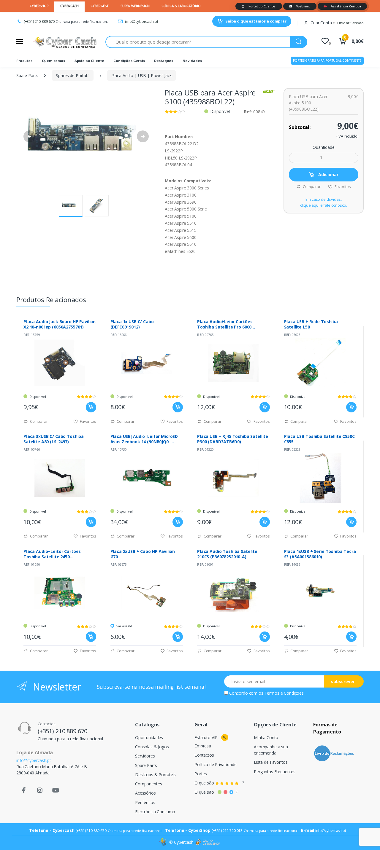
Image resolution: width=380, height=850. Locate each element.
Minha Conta (266, 737)
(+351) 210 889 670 (39, 21)
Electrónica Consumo (155, 811)
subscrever (343, 681)
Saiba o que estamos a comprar (255, 21)
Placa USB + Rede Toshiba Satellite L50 (311, 324)
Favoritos (342, 186)
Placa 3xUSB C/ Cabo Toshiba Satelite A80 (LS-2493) (53, 439)
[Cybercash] (163, 842)
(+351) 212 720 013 (227, 830)
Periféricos (145, 802)
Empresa (202, 746)
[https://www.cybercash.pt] (64, 42)
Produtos (24, 60)
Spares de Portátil (72, 75)
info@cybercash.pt (141, 21)
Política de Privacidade (215, 764)
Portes (200, 773)
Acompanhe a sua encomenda (271, 750)
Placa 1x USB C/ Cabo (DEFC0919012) (132, 324)
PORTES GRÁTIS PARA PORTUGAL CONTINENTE (327, 60)
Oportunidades (149, 737)
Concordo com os (266, 693)
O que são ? (219, 783)
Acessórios (145, 793)
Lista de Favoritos (270, 762)
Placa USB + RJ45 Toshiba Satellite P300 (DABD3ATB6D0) (232, 439)
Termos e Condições (284, 693)
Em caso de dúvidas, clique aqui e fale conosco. (323, 202)
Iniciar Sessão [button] (351, 22)
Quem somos (53, 60)
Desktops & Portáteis (155, 774)
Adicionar (327, 174)
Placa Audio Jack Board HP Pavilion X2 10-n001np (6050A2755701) (59, 324)
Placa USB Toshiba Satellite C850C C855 (319, 439)
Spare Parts (27, 75)
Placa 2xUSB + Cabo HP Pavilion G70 (142, 554)
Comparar (311, 186)
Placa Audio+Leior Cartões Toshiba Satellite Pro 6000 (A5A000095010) (224, 324)
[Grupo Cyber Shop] (208, 842)
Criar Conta (321, 22)
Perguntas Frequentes (274, 771)
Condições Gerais (129, 60)
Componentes (148, 784)
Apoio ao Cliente (89, 60)
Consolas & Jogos (152, 746)
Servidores (145, 756)
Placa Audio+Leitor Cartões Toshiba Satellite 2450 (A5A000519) (52, 554)
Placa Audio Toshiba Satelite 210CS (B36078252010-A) (227, 554)
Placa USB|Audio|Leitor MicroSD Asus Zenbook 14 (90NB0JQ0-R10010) (144, 439)
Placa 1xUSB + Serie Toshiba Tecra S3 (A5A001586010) (320, 554)
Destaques (163, 60)
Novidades (192, 60)
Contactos (204, 755)
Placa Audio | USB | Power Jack (141, 75)
